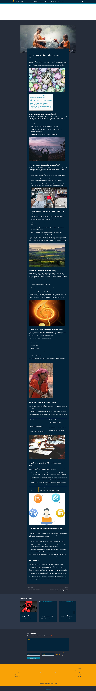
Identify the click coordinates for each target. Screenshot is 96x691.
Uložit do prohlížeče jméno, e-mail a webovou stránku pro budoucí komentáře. (62, 653)
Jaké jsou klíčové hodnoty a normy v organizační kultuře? (40, 103)
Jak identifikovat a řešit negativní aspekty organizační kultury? (41, 100)
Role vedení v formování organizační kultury (37, 101)
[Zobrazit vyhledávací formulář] (83, 2)
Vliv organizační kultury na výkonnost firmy (37, 104)
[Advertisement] (48, 12)
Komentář (30, 639)
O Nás (59, 1)
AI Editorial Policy (48, 689)
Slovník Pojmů (47, 1)
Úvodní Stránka (78, 670)
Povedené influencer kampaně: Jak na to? (35, 588)
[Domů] (29, 50)
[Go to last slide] (22, 612)
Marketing (17, 670)
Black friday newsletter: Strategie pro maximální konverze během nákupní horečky (59, 589)
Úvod (32, 1)
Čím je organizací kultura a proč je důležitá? (37, 97)
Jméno (29, 654)
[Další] (74, 612)
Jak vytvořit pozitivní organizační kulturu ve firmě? (39, 99)
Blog (80, 672)
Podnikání (42, 1)
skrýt (43, 95)
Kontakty (63, 1)
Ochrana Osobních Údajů (52, 683)
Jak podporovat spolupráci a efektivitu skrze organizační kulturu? (41, 106)
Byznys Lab (32, 57)
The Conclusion (32, 109)
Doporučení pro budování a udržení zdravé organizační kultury (41, 107)
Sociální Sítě (17, 676)
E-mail (43, 654)
